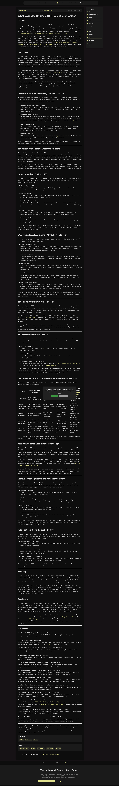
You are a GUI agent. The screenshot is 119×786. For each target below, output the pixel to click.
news (51, 10)
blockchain (46, 10)
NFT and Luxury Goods (32, 465)
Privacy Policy (74, 762)
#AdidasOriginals (25, 748)
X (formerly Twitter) (61, 136)
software (91, 43)
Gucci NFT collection (52, 356)
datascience (91, 23)
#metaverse (50, 748)
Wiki (65, 762)
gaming (90, 28)
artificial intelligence (93, 14)
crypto (90, 20)
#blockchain (41, 748)
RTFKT (44, 348)
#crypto (59, 748)
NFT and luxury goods (34, 619)
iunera (53, 762)
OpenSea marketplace (51, 365)
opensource (91, 40)
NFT (43, 10)
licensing (91, 34)
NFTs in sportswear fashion (70, 121)
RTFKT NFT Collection (40, 702)
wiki (89, 46)
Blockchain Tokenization (49, 755)
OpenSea (41, 205)
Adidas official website (24, 33)
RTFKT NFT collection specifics (61, 42)
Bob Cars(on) (23, 10)
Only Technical (63, 395)
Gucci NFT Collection (58, 702)
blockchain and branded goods (53, 72)
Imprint (68, 762)
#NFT (34, 748)
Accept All (55, 395)
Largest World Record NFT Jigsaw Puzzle (41, 44)
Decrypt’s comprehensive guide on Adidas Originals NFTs (50, 33)
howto (90, 31)
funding (90, 26)
